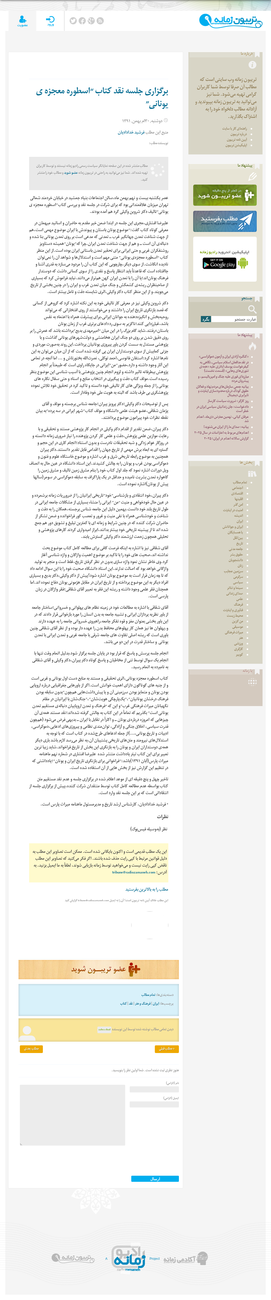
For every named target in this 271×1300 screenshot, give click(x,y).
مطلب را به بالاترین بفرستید (146, 890)
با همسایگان (235, 533)
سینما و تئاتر (235, 588)
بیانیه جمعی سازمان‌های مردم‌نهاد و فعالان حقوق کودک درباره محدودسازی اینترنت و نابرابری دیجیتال (222, 391)
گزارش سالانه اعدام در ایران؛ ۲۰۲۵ (226, 439)
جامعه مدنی (236, 549)
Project (155, 1259)
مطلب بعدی (31, 1049)
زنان (240, 566)
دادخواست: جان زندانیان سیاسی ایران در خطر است (222, 409)
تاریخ (239, 544)
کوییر (239, 655)
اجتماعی (237, 488)
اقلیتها (239, 499)
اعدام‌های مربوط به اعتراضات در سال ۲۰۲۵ (221, 433)
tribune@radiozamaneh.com (133, 873)
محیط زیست (235, 616)
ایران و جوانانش (233, 527)
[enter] (50, 21)
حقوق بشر (236, 555)
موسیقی (237, 627)
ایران (156, 1004)
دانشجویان (236, 561)
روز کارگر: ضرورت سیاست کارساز (228, 401)
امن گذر (238, 505)
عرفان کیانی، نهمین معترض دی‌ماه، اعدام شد (223, 419)
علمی (239, 599)
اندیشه (238, 516)
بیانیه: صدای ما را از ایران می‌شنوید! (226, 427)
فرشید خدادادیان (131, 133)
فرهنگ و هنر (143, 1004)
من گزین (237, 622)
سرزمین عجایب (233, 572)
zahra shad (104, 1030)
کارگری (238, 649)
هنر (241, 638)
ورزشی (238, 644)
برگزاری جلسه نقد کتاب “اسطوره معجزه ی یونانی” (102, 99)
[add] (22, 21)
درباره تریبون (239, 135)
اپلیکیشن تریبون (236, 146)
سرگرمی (238, 577)
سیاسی (238, 583)
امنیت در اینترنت (233, 511)
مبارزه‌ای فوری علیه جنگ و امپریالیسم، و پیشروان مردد (223, 379)
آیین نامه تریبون (237, 140)
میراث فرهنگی (234, 633)
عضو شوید (71, 173)
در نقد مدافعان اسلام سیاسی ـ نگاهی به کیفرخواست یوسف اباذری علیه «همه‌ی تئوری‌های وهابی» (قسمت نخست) (224, 367)
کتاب (123, 1004)
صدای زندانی (234, 594)
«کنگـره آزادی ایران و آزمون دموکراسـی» (224, 357)
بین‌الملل (238, 538)
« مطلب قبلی (167, 1049)
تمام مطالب (148, 995)
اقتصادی (237, 494)
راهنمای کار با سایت (234, 129)
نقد (131, 1004)
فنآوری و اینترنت (233, 611)
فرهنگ (238, 605)
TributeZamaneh (231, 21)
